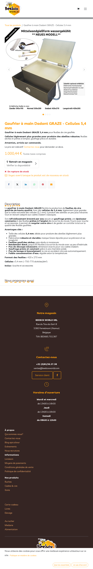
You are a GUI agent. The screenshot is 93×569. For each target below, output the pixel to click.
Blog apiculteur (12, 442)
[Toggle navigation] (85, 9)
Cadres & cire (11, 485)
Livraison (9, 459)
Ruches (8, 481)
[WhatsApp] (34, 184)
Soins (7, 490)
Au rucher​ (9, 521)
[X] (17, 184)
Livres (7, 508)
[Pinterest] (42, 184)
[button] (9, 69)
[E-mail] (51, 184)
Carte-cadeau (11, 504)
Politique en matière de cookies (23, 555)
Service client (42, 375)
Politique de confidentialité (18, 471)
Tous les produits (13, 25)
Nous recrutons (12, 450)
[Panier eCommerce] (78, 9)
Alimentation (11, 529)
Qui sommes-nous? (14, 434)
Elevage (8, 512)
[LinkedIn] (25, 184)
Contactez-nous (31, 146)
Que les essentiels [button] (61, 565)
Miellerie (9, 525)
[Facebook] (8, 184)
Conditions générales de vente (19, 467)
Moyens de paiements (15, 463)
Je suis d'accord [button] (79, 565)
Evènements (11, 446)
